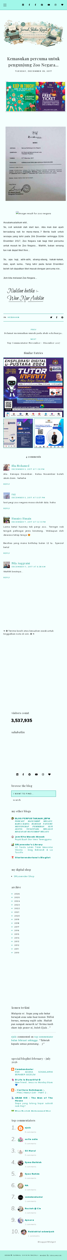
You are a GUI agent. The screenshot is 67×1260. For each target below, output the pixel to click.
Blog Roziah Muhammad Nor (33, 1111)
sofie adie (31, 1139)
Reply (6, 484)
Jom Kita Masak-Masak (30, 836)
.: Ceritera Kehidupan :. (30, 1090)
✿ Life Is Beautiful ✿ (28, 1079)
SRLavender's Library (29, 844)
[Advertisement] (33, 677)
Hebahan (13, 317)
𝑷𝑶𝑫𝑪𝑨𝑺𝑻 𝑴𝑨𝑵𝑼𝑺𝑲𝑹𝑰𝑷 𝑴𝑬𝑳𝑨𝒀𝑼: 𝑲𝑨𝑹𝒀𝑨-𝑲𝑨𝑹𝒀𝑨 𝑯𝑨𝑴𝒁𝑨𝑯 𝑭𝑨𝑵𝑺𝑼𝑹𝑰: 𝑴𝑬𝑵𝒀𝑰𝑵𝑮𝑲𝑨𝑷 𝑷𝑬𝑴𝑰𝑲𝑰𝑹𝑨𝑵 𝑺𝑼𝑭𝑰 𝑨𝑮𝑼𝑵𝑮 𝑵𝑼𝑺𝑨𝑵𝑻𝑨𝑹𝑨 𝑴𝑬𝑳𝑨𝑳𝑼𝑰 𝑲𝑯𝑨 (34, 826)
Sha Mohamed (20, 465)
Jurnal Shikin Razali (25, 1255)
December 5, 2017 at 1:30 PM (28, 469)
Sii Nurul (30, 1150)
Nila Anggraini (21, 563)
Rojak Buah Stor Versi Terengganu (33, 839)
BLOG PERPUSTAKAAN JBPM (32, 818)
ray (14, 494)
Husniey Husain (21, 518)
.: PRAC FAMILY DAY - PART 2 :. (31, 1092)
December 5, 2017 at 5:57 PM (28, 498)
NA (26, 1185)
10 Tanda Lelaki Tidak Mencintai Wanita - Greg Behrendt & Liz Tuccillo (34, 850)
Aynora (29, 1220)
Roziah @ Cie (33, 1208)
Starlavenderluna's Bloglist (33, 857)
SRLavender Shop (24, 876)
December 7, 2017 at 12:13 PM (29, 522)
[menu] (4, 5)
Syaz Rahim (32, 1173)
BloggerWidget (47, 1242)
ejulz (14, 1033)
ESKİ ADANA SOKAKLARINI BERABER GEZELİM (34, 1073)
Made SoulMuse (51, 1255)
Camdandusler (24, 1069)
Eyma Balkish (33, 1162)
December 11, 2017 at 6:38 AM (29, 567)
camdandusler (34, 1197)
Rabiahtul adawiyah (41, 1231)
